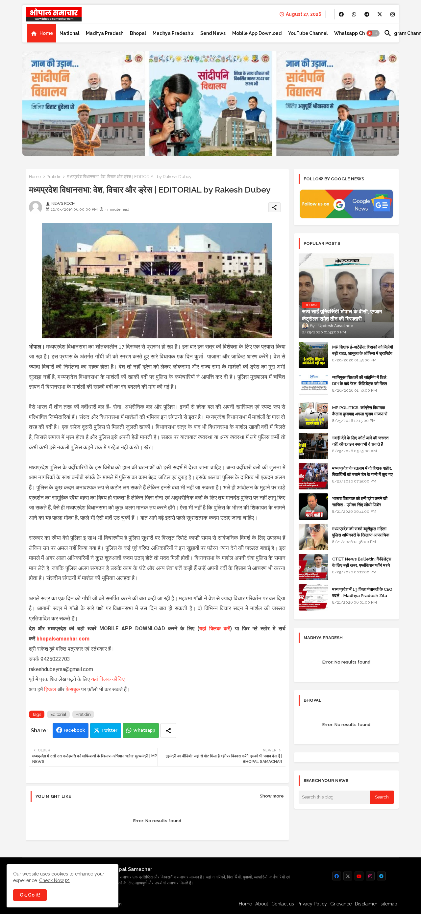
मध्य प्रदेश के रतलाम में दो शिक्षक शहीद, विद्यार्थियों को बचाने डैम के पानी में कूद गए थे (362, 474)
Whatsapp (144, 730)
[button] (373, 33)
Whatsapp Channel (355, 33)
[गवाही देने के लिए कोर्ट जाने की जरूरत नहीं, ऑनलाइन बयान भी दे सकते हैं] (313, 446)
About (261, 903)
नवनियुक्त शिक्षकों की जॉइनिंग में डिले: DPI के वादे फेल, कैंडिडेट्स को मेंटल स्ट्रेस (359, 383)
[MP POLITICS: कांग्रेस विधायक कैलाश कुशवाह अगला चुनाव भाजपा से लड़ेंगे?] (313, 416)
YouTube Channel (308, 33)
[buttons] (341, 14)
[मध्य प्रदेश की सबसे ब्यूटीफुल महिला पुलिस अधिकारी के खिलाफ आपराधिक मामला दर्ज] (313, 537)
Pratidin (54, 176)
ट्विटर (51, 689)
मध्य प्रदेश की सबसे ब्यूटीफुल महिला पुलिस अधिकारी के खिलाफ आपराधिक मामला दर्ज (360, 534)
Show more (272, 796)
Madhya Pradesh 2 (173, 33)
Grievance (341, 903)
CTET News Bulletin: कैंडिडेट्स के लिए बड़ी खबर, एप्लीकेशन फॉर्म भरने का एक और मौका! (361, 565)
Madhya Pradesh (104, 33)
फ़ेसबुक (73, 689)
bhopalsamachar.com (63, 639)
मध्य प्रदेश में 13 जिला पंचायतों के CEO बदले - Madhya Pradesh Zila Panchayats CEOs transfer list (362, 598)
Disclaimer (366, 903)
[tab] (41, 33)
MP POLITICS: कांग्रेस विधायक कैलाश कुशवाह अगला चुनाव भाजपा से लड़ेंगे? (359, 413)
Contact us (282, 903)
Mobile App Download (257, 33)
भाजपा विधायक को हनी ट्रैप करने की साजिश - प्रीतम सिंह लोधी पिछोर (359, 501)
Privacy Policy (312, 903)
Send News (213, 33)
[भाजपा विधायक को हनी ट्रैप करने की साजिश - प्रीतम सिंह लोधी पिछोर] (313, 506)
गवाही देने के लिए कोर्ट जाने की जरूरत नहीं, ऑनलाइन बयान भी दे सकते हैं (360, 440)
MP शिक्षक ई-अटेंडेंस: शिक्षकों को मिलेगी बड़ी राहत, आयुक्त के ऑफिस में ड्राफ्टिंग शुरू (362, 353)
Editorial (58, 714)
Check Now (51, 880)
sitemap (389, 903)
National (69, 33)
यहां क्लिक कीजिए (108, 679)
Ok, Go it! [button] (30, 895)
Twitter (109, 730)
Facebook (74, 730)
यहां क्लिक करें (214, 628)
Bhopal (138, 33)
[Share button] (168, 730)
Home (46, 33)
